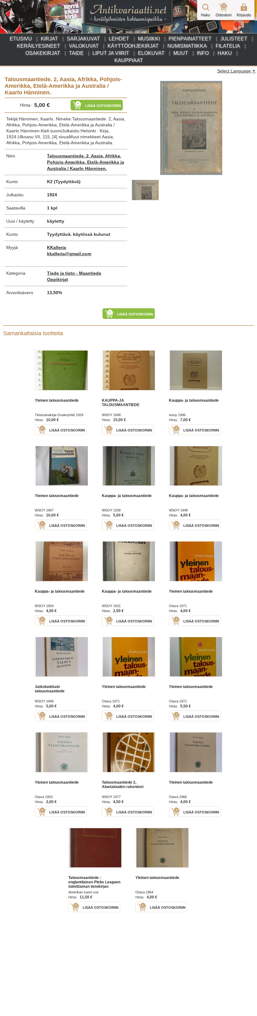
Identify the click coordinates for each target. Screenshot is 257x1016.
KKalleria (56, 247)
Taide (76, 53)
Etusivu (21, 38)
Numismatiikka (187, 46)
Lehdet (119, 38)
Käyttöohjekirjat (133, 46)
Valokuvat (84, 46)
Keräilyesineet (38, 46)
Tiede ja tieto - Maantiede (74, 273)
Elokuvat (151, 53)
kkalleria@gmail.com (69, 253)
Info (203, 53)
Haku (225, 53)
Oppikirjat (57, 279)
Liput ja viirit (110, 53)
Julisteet (233, 38)
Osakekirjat (42, 53)
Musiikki (149, 38)
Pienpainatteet (190, 38)
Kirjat (49, 38)
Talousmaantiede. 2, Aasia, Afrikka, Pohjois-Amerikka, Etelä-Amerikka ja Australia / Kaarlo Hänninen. (85, 162)
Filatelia (228, 46)
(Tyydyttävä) (67, 181)
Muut (180, 53)
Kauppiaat (128, 60)
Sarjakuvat (83, 38)
